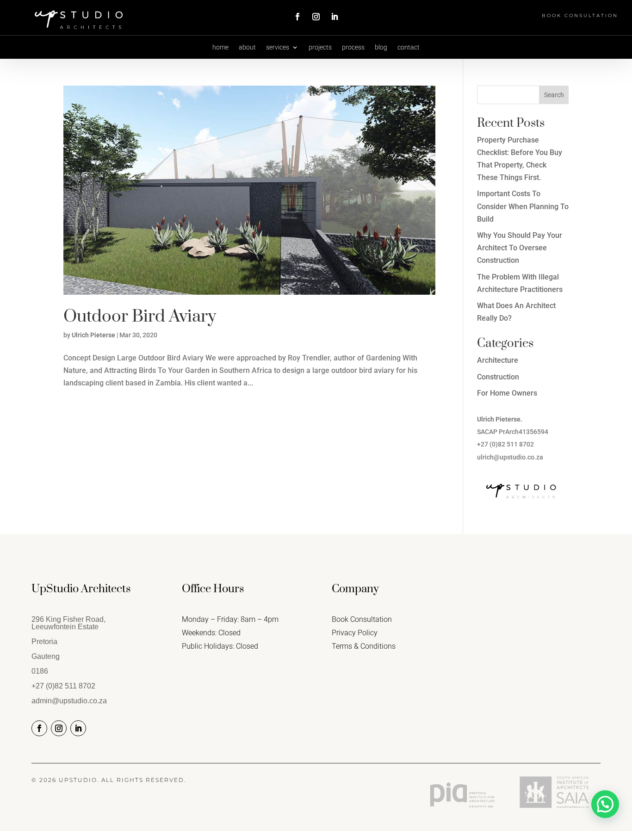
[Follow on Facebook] (297, 16)
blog (381, 47)
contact (408, 47)
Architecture (497, 360)
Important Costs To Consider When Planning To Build (523, 206)
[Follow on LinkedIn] (334, 16)
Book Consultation (580, 15)
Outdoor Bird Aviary (139, 316)
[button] (605, 804)
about (247, 47)
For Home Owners (507, 393)
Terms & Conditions (364, 646)
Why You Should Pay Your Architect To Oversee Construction (519, 248)
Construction (498, 376)
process (353, 47)
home (220, 47)
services (277, 47)
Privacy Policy (355, 632)
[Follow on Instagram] (316, 16)
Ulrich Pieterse (93, 335)
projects (320, 47)
